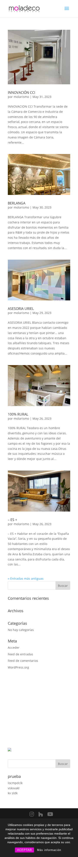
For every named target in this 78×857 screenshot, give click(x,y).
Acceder (14, 647)
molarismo (21, 97)
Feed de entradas (20, 654)
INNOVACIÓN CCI (21, 92)
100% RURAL (18, 414)
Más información (49, 850)
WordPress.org (18, 667)
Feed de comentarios (23, 661)
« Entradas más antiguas (26, 578)
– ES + (12, 519)
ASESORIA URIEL (21, 308)
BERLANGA (16, 203)
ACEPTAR (24, 850)
